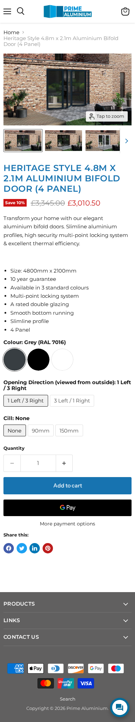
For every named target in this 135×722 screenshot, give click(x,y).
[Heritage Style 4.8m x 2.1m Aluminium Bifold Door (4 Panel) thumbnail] (23, 141)
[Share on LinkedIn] (34, 548)
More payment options (67, 523)
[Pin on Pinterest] (48, 548)
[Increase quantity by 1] (64, 463)
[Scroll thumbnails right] (125, 141)
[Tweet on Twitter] (22, 548)
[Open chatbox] (119, 707)
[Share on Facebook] (8, 548)
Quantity (14, 448)
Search (67, 699)
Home (11, 32)
